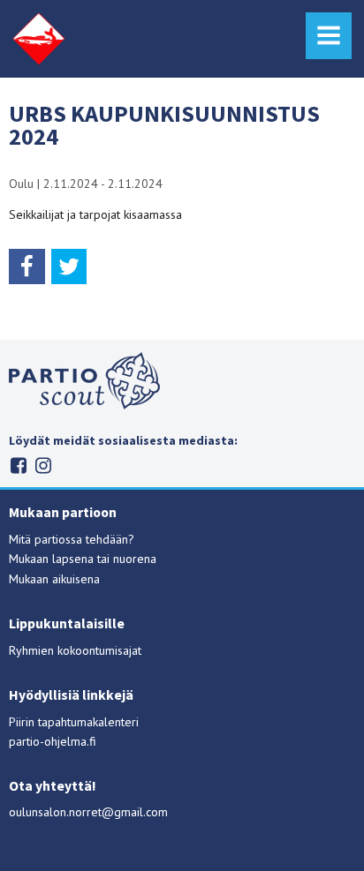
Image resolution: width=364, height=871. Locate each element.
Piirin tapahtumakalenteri (74, 722)
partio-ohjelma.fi (52, 741)
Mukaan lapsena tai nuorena (82, 559)
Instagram (43, 465)
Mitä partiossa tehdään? (71, 539)
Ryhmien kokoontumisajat (75, 650)
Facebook (18, 465)
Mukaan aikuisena (54, 579)
